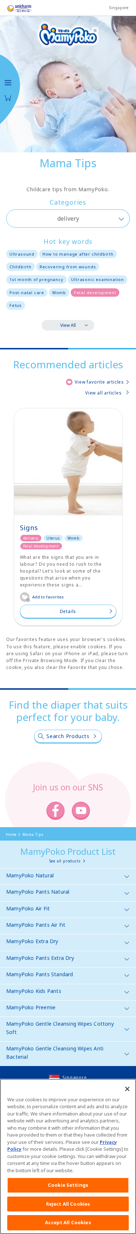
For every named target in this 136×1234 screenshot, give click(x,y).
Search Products (68, 736)
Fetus (15, 305)
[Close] (127, 1089)
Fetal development (95, 292)
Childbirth (20, 266)
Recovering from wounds (68, 266)
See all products (65, 861)
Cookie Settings (68, 1185)
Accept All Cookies (68, 1222)
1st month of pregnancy (36, 279)
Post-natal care (26, 292)
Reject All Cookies (68, 1204)
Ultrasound (21, 254)
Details (68, 611)
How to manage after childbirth (78, 254)
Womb (59, 292)
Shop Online (8, 98)
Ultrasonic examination (97, 279)
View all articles (103, 393)
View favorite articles (99, 382)
